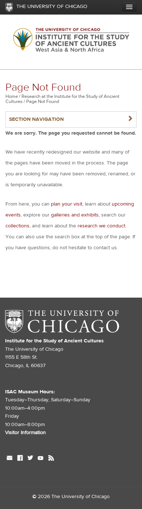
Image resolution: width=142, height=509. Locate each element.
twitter (30, 458)
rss (51, 458)
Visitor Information (25, 432)
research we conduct (101, 226)
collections (17, 226)
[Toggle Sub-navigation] (129, 7)
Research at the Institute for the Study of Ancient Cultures (62, 99)
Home (11, 96)
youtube (40, 458)
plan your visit (66, 204)
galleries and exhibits (75, 215)
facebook (20, 458)
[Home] (71, 42)
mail (9, 458)
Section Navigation (71, 119)
